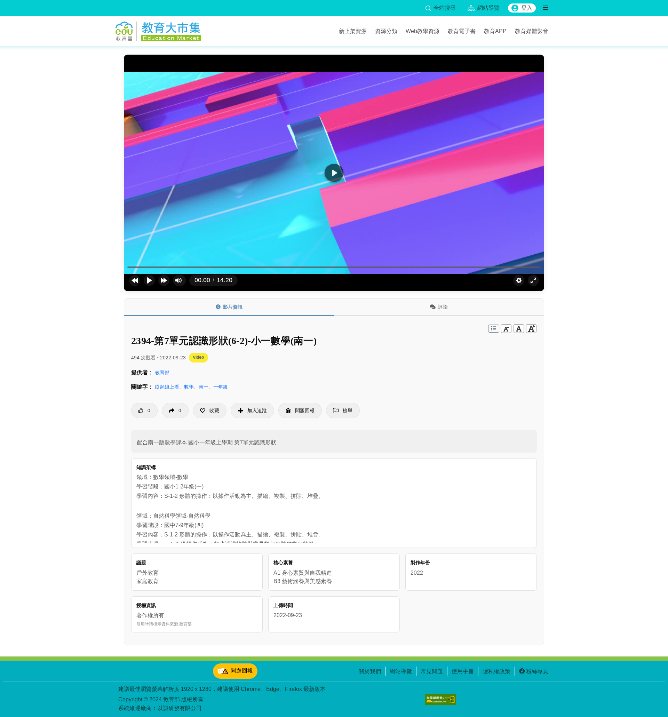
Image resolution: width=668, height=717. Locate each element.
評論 (443, 307)
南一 (203, 387)
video (198, 357)
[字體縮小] (506, 328)
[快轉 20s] (163, 280)
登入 (526, 8)
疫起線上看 (167, 387)
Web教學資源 (422, 31)
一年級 (220, 387)
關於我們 (370, 671)
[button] (209, 410)
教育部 (162, 372)
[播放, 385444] (149, 280)
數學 (189, 387)
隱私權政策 (496, 671)
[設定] (518, 280)
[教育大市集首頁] (158, 30)
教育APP (495, 31)
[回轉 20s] (134, 280)
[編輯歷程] (493, 329)
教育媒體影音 (531, 31)
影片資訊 (232, 307)
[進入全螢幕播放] (533, 280)
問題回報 (242, 671)
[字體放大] (531, 328)
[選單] (545, 8)
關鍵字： (142, 387)
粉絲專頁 (537, 671)
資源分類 (386, 31)
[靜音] (178, 280)
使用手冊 (463, 671)
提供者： (142, 372)
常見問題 (432, 671)
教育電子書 (462, 31)
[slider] (334, 267)
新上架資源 (353, 31)
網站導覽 (401, 671)
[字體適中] (518, 328)
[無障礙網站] (440, 699)
